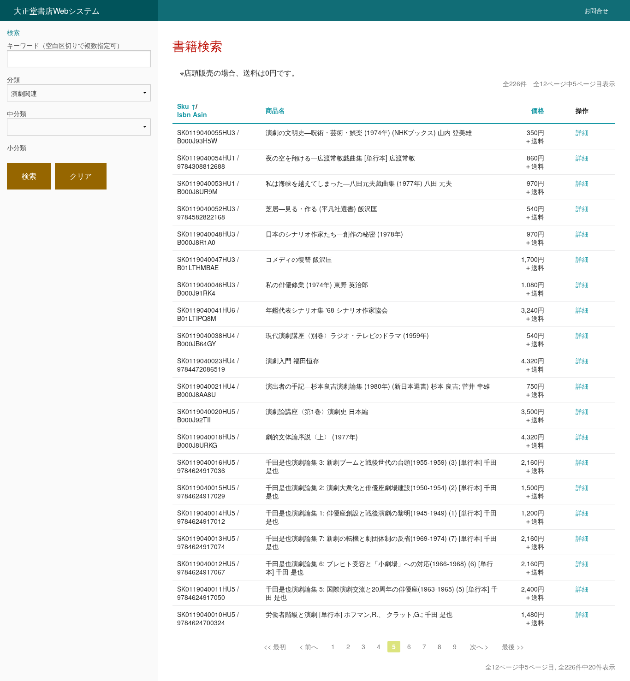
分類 (13, 79)
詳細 (582, 132)
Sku (183, 106)
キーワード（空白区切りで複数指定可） (65, 45)
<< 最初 (275, 646)
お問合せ (596, 10)
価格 (537, 110)
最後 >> (513, 646)
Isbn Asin (192, 114)
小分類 (16, 147)
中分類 (16, 113)
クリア (81, 176)
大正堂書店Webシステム (57, 10)
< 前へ (308, 646)
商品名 (275, 110)
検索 (29, 176)
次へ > (479, 646)
